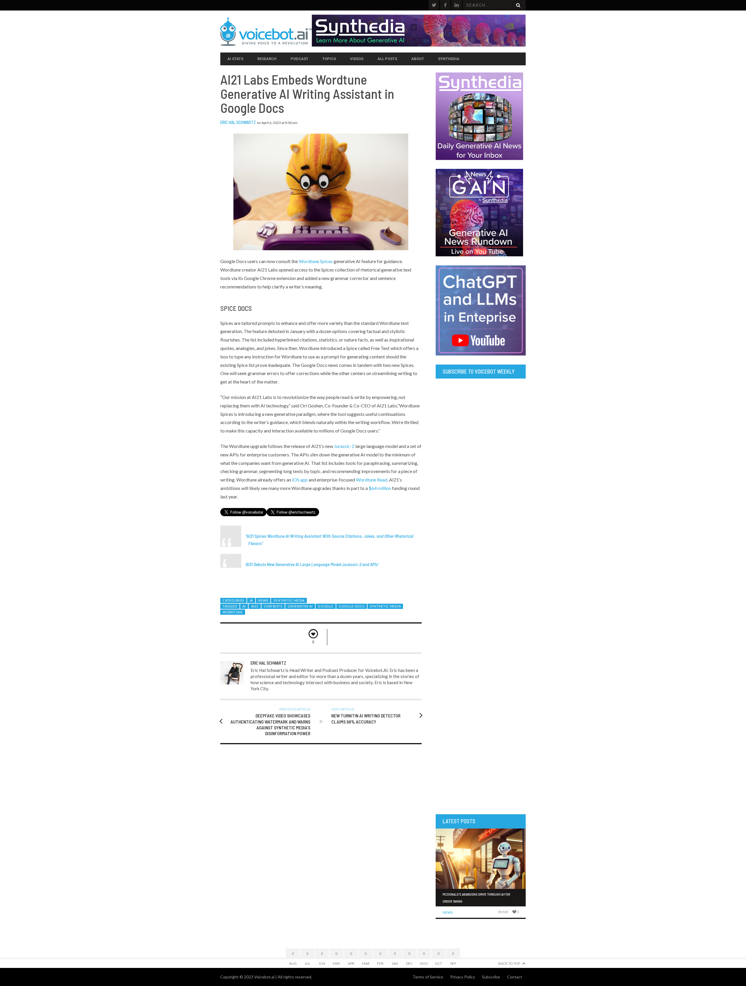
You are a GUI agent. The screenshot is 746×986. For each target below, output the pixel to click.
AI (251, 600)
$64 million (380, 488)
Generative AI (300, 606)
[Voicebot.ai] (266, 31)
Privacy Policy (462, 976)
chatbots (273, 606)
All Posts (387, 59)
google (325, 606)
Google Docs (352, 606)
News (263, 600)
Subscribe (491, 976)
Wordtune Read (371, 479)
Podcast (299, 59)
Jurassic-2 (344, 446)
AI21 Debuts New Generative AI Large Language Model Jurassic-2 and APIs (312, 564)
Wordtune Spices (316, 261)
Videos (356, 59)
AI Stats (235, 59)
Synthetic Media (289, 600)
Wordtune (233, 612)
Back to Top (509, 963)
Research (267, 59)
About (417, 59)
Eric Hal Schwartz (238, 122)
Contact (514, 976)
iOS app (300, 479)
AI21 (254, 606)
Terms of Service (428, 976)
